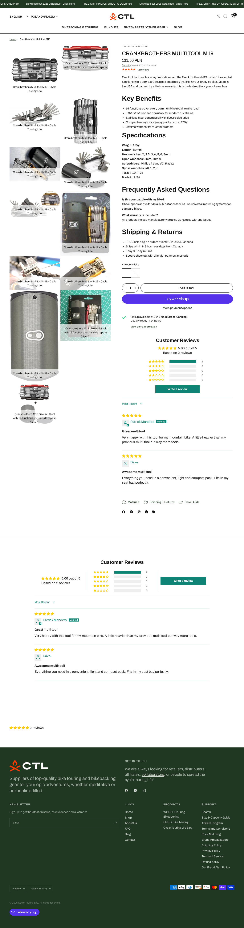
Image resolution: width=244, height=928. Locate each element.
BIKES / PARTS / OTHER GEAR (144, 27)
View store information (144, 327)
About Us (131, 823)
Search (206, 812)
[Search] (225, 16)
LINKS (129, 804)
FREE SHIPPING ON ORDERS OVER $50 (97, 4)
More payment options (177, 308)
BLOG (178, 27)
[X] (132, 512)
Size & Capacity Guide (216, 817)
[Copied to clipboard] (154, 512)
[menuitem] (80, 27)
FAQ (128, 828)
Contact (130, 839)
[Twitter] (138, 790)
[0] (231, 16)
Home (13, 39)
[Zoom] (51, 53)
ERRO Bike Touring (175, 822)
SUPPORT (209, 804)
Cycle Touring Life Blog (178, 827)
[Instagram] (147, 790)
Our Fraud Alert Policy (216, 867)
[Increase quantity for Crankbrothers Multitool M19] (135, 288)
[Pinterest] (140, 512)
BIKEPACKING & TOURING (80, 27)
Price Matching (211, 834)
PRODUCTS (171, 804)
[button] (156, 361)
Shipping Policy (212, 845)
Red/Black (135, 273)
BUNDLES (111, 27)
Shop (128, 817)
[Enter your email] (115, 822)
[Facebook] (124, 512)
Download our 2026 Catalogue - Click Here (40, 4)
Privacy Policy (211, 850)
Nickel (126, 273)
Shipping (127, 65)
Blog (128, 834)
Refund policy (210, 861)
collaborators (153, 774)
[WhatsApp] (147, 512)
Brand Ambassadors (215, 839)
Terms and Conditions (216, 828)
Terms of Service (212, 856)
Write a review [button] (177, 389)
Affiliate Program (212, 823)
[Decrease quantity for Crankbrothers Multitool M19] (125, 288)
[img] (131, 415)
